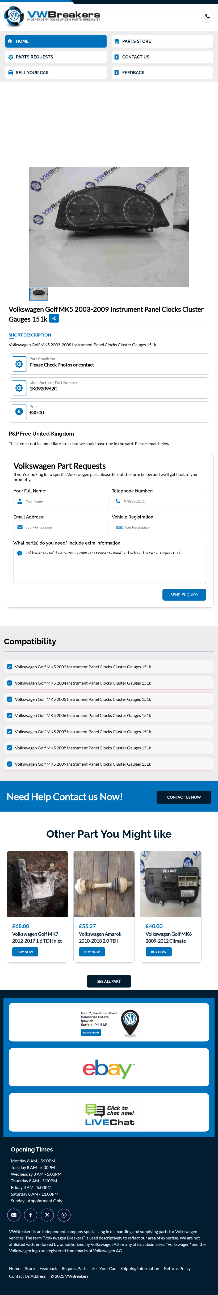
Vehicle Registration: (133, 517)
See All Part (109, 981)
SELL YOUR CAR (32, 72)
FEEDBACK (133, 72)
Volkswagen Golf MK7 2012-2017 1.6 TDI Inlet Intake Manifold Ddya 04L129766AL (37, 937)
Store (30, 1268)
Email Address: (29, 517)
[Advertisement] (109, 122)
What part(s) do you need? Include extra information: (67, 543)
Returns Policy (177, 1268)
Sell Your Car (104, 1268)
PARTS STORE (136, 41)
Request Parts (74, 1268)
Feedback (48, 1268)
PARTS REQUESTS (34, 57)
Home (14, 1268)
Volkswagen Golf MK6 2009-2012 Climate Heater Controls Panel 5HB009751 (169, 937)
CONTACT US (135, 57)
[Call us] (207, 21)
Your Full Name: (30, 490)
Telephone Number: (132, 490)
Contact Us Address (27, 1276)
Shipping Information (139, 1268)
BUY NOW (25, 952)
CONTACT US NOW (184, 797)
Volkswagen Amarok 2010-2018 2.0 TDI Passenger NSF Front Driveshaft (100, 937)
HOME (22, 41)
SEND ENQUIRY (184, 595)
